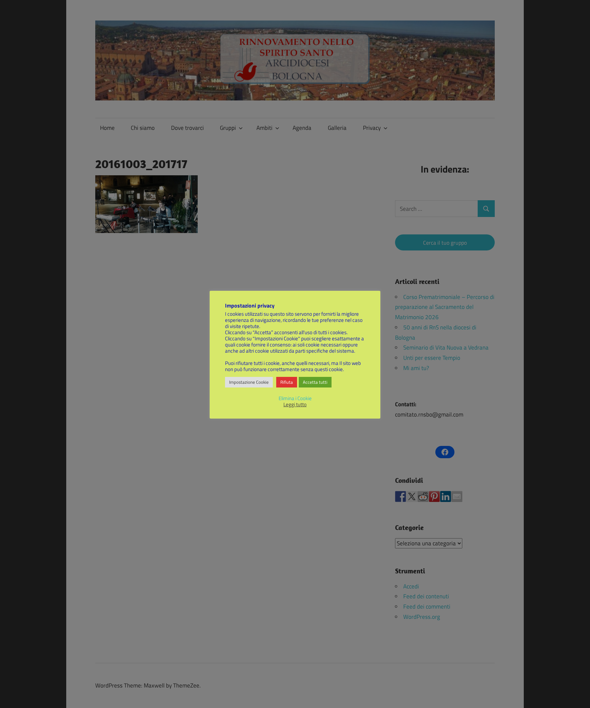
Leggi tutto (295, 404)
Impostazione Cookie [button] (249, 382)
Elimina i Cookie (295, 398)
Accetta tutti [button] (315, 382)
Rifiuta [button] (286, 382)
